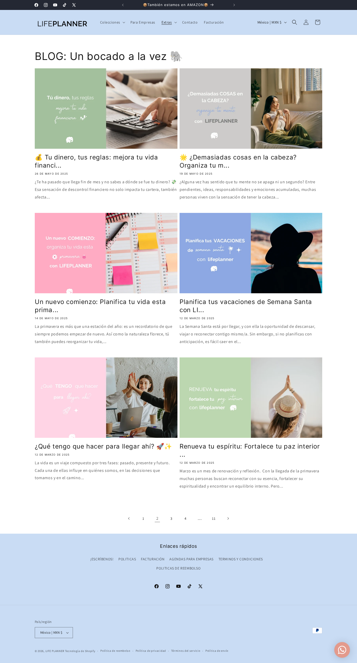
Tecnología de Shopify (80, 651)
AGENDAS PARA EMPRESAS (191, 559)
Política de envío (216, 651)
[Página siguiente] (228, 518)
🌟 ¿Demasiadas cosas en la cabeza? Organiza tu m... (238, 161)
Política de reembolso (115, 651)
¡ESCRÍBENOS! (101, 559)
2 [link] (157, 518)
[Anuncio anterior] (123, 5)
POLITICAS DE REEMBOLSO (178, 568)
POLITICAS (127, 559)
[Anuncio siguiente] (234, 5)
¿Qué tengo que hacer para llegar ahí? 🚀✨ (103, 446)
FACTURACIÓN (153, 559)
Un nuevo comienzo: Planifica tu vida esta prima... (100, 306)
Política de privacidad (151, 651)
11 (213, 518)
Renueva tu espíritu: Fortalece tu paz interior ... (250, 450)
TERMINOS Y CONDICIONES (240, 559)
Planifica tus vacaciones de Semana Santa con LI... (246, 306)
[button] (112, 22)
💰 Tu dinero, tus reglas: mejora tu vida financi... (96, 161)
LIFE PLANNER (54, 651)
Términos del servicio (185, 651)
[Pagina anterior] (129, 518)
